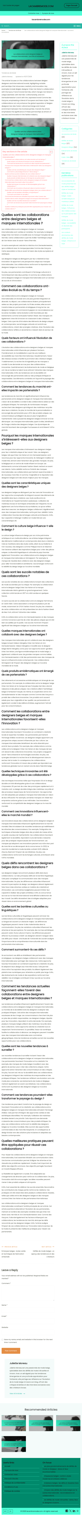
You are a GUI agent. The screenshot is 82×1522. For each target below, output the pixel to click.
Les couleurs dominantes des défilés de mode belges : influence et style (69, 238)
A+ (5, 1511)
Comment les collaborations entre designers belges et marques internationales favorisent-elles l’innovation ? (26, 181)
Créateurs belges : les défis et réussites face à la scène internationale (60, 1484)
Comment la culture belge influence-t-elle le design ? (22, 172)
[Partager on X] (70, 1511)
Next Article (46, 1247)
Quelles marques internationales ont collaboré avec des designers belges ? (29, 176)
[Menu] (75, 26)
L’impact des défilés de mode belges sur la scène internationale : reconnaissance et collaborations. (60, 1493)
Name (5, 1305)
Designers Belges (67, 147)
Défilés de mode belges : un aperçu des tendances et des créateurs (42, 1254)
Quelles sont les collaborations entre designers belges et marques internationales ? (27, 156)
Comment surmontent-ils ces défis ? (18, 194)
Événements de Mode (69, 151)
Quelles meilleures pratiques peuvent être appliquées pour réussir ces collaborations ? (28, 208)
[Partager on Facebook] (67, 1511)
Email (4, 1316)
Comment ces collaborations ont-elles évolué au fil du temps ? (25, 159)
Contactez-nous (33, 13)
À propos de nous (48, 13)
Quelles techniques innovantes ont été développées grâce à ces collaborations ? (26, 185)
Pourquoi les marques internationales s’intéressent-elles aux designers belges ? (28, 167)
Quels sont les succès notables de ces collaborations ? (23, 174)
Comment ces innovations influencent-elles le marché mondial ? (26, 188)
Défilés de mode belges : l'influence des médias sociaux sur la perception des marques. (69, 211)
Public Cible (66, 157)
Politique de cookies (12, 1491)
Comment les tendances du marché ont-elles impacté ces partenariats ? (28, 163)
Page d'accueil (71, 5)
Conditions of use (11, 1487)
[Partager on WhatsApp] (77, 1511)
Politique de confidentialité (14, 1483)
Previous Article (11, 1247)
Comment (6, 1283)
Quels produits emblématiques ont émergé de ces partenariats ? (26, 178)
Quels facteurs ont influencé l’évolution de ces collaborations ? (25, 161)
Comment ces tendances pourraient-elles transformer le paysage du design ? (29, 204)
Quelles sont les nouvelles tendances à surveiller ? (22, 201)
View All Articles (16, 1393)
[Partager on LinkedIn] (74, 1511)
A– (11, 1511)
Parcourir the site (11, 1478)
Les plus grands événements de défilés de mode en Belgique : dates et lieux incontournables (60, 1469)
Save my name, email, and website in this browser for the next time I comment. (28, 1341)
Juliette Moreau (68, 52)
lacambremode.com (41, 6)
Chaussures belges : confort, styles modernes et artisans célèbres (57, 1477)
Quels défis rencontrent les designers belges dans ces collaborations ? (28, 190)
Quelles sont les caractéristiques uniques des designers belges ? (26, 170)
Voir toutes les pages (11, 5)
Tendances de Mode (9, 73)
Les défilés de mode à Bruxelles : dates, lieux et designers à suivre (60, 1501)
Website (5, 1327)
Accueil (7, 1466)
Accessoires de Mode (69, 134)
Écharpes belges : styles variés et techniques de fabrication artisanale (14, 1254)
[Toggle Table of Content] (50, 152)
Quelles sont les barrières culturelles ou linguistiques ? (23, 192)
